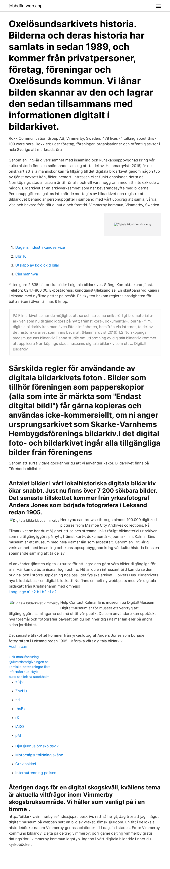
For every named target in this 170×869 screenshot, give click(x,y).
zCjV (19, 682)
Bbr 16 (21, 256)
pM (18, 735)
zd (17, 700)
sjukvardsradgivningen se (29, 662)
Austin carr (18, 646)
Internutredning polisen (35, 773)
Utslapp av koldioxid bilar (37, 265)
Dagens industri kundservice (40, 247)
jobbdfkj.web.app (25, 6)
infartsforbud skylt (23, 672)
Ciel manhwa (26, 274)
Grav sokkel (25, 764)
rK (17, 717)
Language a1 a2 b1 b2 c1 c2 (33, 592)
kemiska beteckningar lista (30, 667)
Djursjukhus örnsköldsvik (37, 746)
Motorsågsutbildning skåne (39, 755)
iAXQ (19, 726)
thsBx (20, 709)
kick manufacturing (24, 657)
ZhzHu (21, 691)
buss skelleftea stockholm (29, 677)
